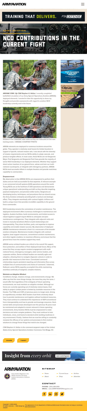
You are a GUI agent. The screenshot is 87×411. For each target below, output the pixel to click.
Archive (76, 373)
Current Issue (63, 373)
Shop (61, 376)
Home (47, 373)
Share (9, 340)
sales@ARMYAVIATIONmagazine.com (60, 389)
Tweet (23, 340)
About (47, 376)
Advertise (77, 376)
